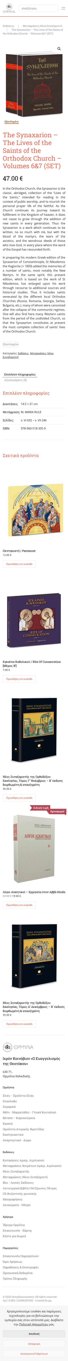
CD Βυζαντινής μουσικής (20, 1193)
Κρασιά (8, 1123)
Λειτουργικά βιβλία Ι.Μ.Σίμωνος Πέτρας (30, 1188)
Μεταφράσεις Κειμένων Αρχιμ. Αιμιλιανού (32, 1166)
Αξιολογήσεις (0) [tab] (15, 380)
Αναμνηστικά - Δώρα (17, 1140)
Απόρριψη (34, 1343)
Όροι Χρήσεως (12, 1261)
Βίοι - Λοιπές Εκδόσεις (18, 1182)
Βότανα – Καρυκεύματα (19, 1118)
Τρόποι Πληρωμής (15, 1278)
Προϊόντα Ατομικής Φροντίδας (23, 1129)
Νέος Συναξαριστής (16, 1171)
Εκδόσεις (23, 353)
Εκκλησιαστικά (13, 1134)
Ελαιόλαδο (10, 1101)
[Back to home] (9, 8)
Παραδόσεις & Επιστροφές (21, 1267)
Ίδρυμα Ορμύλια (14, 1225)
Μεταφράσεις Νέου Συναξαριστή (25, 1177)
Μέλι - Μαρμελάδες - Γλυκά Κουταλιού (29, 1112)
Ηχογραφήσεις (13, 1199)
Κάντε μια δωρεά (14, 1236)
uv (49, 1300)
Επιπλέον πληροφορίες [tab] (20, 374)
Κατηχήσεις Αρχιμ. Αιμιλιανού (23, 1160)
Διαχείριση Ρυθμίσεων (34, 1353)
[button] (63, 8)
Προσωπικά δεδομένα (17, 1273)
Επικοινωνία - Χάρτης (17, 1230)
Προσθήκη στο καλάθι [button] (19, 564)
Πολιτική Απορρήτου (33, 1324)
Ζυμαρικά (9, 1106)
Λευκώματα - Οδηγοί (17, 1205)
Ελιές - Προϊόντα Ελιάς (18, 1095)
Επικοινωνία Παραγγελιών (21, 1256)
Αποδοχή (34, 1333)
